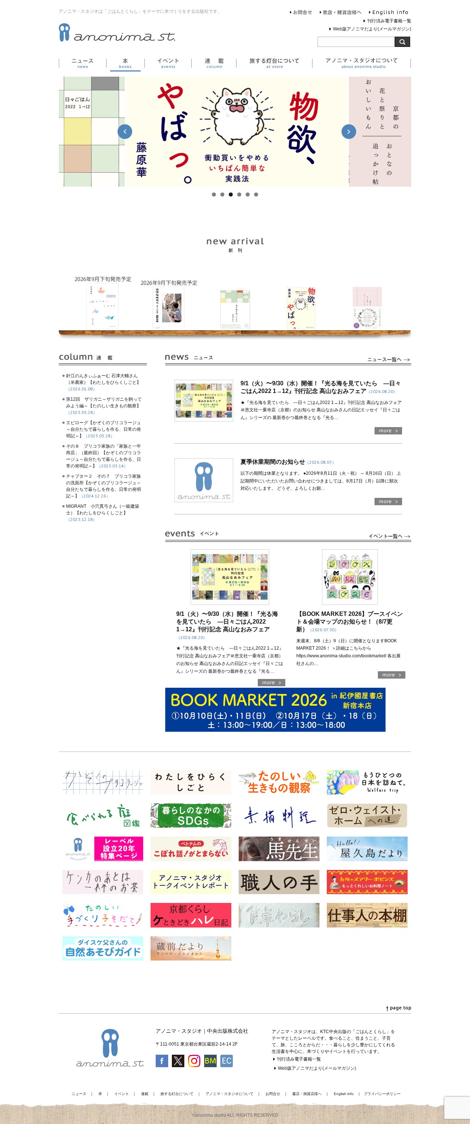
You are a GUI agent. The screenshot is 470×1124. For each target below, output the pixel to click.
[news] (389, 361)
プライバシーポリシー (382, 1094)
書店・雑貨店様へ (341, 13)
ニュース (82, 64)
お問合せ (301, 13)
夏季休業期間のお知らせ (288, 462)
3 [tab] (231, 194)
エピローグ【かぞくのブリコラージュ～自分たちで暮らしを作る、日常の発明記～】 (103, 429)
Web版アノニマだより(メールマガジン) (372, 29)
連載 (213, 64)
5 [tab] (248, 194)
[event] (389, 538)
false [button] (125, 131)
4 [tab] (239, 194)
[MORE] (388, 432)
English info (388, 13)
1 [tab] (214, 194)
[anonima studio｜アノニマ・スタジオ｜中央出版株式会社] (117, 40)
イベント (167, 64)
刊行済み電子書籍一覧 (389, 20)
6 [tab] (256, 194)
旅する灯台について (274, 64)
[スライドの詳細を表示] (237, 132)
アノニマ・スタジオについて (361, 64)
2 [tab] (222, 194)
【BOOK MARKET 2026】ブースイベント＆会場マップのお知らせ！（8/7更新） (349, 621)
